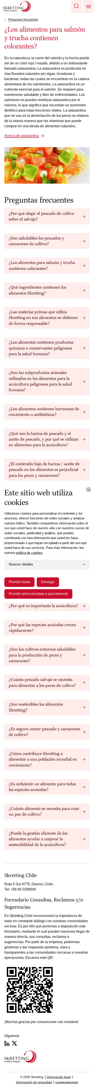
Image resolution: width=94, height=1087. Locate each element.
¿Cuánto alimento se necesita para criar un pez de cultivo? (44, 811)
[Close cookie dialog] (88, 489)
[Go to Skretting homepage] (17, 6)
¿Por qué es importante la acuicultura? (43, 605)
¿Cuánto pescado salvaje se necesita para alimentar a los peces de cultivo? (42, 682)
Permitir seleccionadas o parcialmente (38, 594)
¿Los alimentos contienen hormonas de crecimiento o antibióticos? (44, 412)
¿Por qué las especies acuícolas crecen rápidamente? (42, 627)
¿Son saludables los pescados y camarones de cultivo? (36, 241)
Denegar (48, 582)
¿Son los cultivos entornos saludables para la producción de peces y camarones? (42, 655)
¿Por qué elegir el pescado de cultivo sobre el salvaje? (41, 216)
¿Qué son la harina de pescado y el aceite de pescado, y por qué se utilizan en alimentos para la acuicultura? (43, 439)
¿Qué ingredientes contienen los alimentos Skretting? (37, 290)
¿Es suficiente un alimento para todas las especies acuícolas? (42, 787)
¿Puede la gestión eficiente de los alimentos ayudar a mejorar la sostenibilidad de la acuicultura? (38, 839)
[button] (76, 6)
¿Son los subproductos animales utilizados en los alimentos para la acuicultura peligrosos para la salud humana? (40, 381)
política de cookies (29, 553)
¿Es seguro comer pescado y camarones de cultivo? (44, 732)
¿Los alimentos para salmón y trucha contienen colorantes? (42, 265)
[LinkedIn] (7, 1043)
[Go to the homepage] (20, 1056)
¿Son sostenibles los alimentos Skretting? (36, 707)
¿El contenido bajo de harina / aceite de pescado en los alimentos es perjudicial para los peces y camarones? (44, 470)
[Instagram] (14, 1043)
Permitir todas (19, 582)
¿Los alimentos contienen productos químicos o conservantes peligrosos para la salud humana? (41, 348)
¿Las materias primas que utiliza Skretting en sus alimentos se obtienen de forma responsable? (43, 318)
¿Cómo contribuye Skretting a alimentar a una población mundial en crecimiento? (43, 759)
